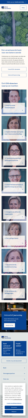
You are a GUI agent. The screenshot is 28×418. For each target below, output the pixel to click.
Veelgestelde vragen (7, 416)
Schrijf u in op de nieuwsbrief (14, 360)
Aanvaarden (14, 407)
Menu (23, 7)
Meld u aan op (15, 2)
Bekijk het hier (9, 325)
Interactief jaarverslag (14, 75)
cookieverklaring (17, 399)
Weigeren (14, 411)
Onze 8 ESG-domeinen (14, 69)
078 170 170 (6, 353)
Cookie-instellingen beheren (14, 403)
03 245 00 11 (19, 353)
